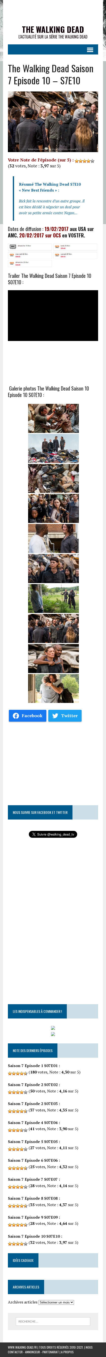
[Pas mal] (85, 161)
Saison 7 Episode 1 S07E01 (33, 1065)
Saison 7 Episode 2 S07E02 (33, 1084)
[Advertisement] (53, 761)
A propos (67, 1352)
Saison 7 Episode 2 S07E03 (33, 1103)
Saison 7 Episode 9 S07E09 (33, 1217)
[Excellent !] (92, 161)
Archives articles (22, 1302)
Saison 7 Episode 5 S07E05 (33, 1141)
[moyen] (81, 161)
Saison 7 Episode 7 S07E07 (33, 1179)
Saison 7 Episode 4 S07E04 (33, 1122)
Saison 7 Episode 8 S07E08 (33, 1198)
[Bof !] (77, 161)
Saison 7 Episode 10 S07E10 (34, 1236)
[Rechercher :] (53, 1321)
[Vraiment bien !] (88, 161)
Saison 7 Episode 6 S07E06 (33, 1160)
